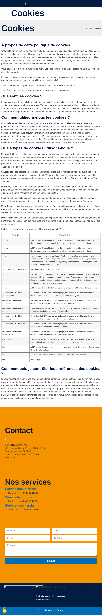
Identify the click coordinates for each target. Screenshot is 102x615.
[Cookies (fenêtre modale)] (4, 610)
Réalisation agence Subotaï (51, 610)
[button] (76, 3)
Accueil (89, 28)
